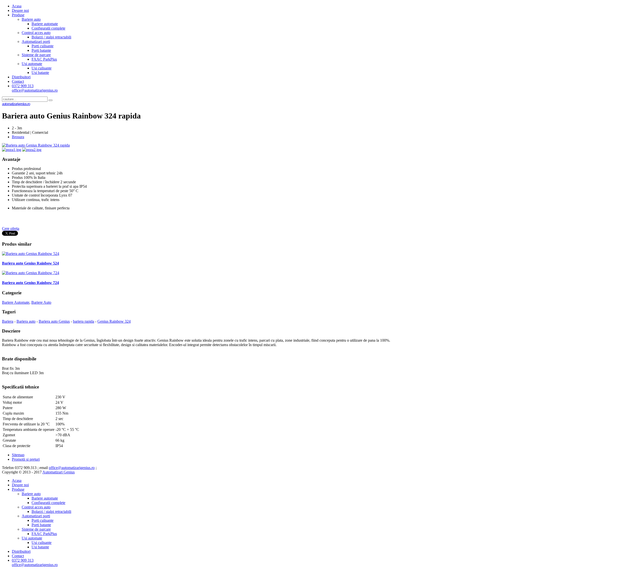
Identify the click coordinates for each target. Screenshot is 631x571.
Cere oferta (10, 228)
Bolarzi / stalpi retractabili (51, 37)
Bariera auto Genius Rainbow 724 (30, 283)
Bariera (7, 321)
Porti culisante (42, 46)
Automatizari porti (36, 41)
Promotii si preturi (26, 459)
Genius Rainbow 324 (114, 321)
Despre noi (20, 10)
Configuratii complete (48, 28)
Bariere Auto (41, 302)
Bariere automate (45, 24)
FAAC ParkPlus (44, 59)
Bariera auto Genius (54, 321)
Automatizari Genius (58, 472)
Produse (18, 15)
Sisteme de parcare (36, 55)
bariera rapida (83, 321)
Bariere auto (31, 19)
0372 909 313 (35, 88)
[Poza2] (31, 150)
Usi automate (32, 64)
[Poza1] (11, 150)
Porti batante (41, 50)
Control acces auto (36, 33)
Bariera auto (26, 321)
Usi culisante (42, 68)
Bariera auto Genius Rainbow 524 (30, 263)
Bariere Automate (15, 302)
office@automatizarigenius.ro (72, 468)
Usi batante (40, 72)
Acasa (16, 6)
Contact (18, 81)
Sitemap (18, 455)
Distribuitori (21, 77)
